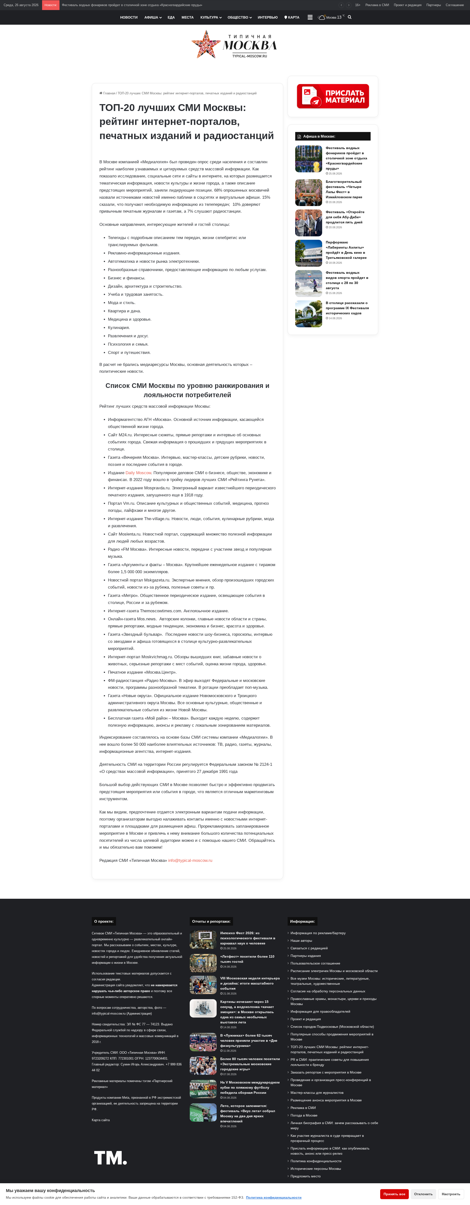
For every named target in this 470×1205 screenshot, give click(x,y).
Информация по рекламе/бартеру (318, 933)
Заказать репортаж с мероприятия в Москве (326, 1072)
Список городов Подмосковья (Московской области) (332, 1027)
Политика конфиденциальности (316, 1161)
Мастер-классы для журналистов (317, 1093)
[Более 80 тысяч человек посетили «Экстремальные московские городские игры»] (203, 1065)
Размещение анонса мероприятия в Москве (326, 1100)
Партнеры (433, 5)
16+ (358, 5)
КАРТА (293, 17)
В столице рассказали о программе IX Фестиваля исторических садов (347, 308)
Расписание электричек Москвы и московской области (334, 971)
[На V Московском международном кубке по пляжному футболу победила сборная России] (203, 1089)
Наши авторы (301, 940)
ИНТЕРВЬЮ (268, 17)
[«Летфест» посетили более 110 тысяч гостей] (203, 963)
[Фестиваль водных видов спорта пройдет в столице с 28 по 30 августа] (308, 283)
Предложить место (306, 1176)
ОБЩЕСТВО (238, 17)
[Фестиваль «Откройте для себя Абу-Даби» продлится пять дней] (308, 222)
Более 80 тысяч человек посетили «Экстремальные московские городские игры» (250, 1064)
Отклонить (423, 1194)
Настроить (451, 1194)
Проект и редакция (408, 5)
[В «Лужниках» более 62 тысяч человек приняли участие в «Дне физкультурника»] (203, 1042)
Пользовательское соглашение (315, 963)
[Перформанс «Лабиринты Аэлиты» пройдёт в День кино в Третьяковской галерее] (308, 253)
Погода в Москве (304, 1115)
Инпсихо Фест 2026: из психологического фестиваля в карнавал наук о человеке (247, 938)
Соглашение (455, 5)
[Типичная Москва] (235, 44)
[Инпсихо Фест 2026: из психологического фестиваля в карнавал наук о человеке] (203, 940)
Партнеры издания (306, 956)
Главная (108, 93)
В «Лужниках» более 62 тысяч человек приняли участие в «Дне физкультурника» (248, 1040)
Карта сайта (101, 1120)
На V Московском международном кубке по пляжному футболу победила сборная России (250, 1087)
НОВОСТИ (129, 17)
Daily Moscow (138, 473)
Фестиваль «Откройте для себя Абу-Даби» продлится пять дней (345, 217)
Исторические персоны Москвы (316, 1169)
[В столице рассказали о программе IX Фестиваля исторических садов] (308, 313)
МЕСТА (188, 17)
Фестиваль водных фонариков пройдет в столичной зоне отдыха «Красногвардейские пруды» (132, 5)
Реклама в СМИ (377, 5)
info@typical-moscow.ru (190, 860)
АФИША (151, 17)
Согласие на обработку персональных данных (328, 991)
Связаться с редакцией (309, 948)
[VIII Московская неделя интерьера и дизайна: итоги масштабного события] (203, 985)
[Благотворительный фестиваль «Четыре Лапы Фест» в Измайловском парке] (308, 192)
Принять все (394, 1194)
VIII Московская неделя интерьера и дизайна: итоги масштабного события (250, 983)
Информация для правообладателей (320, 1011)
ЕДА (171, 17)
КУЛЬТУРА (209, 17)
